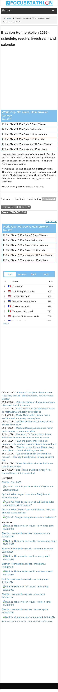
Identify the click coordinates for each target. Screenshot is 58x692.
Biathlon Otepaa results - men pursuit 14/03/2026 (27, 621)
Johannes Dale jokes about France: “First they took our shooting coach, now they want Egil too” (27, 395)
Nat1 (33, 274)
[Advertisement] (29, 79)
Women (22, 274)
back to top (51, 221)
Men (10, 274)
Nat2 (46, 274)
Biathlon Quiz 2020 (11, 482)
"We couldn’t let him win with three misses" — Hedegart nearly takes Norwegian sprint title (28, 456)
